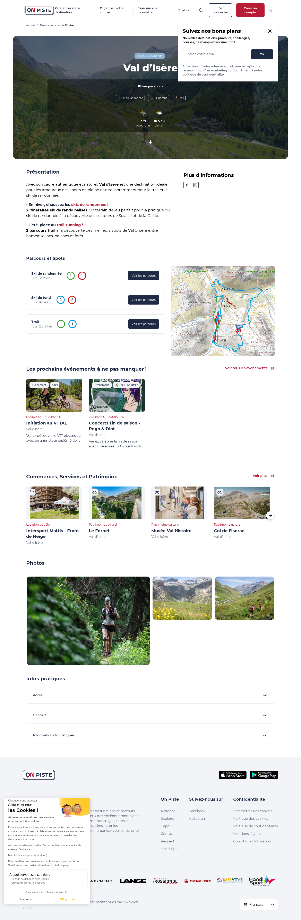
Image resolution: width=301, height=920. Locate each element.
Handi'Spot (170, 849)
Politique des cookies (250, 819)
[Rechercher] (200, 10)
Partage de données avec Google (30, 879)
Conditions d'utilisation (252, 841)
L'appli (166, 826)
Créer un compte (250, 10)
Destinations (48, 25)
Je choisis (25, 899)
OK (262, 54)
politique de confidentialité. (203, 74)
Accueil (30, 25)
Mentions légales (247, 834)
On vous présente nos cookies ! (28, 882)
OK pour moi (68, 899)
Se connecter (220, 10)
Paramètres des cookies (252, 811)
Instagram (197, 819)
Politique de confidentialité (255, 826)
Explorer (184, 10)
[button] (270, 515)
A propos (168, 811)
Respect (167, 841)
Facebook (197, 811)
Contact (167, 834)
